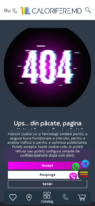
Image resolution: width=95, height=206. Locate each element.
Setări (47, 184)
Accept (47, 165)
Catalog (47, 201)
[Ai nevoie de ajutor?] (79, 170)
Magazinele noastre (14, 10)
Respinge (47, 175)
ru (7, 11)
